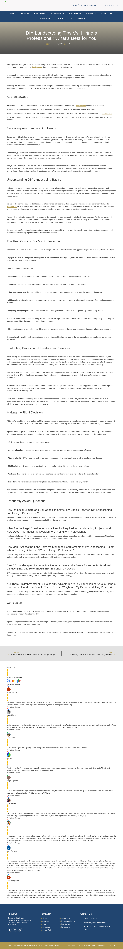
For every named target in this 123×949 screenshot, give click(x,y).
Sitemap (56, 945)
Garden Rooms (57, 13)
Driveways (91, 13)
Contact (81, 18)
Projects (25, 13)
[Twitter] (15, 930)
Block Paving (40, 13)
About (12, 13)
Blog (70, 18)
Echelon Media (48, 945)
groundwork (12, 206)
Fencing (59, 18)
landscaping (37, 67)
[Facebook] (10, 930)
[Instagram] (20, 930)
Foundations (106, 13)
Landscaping (44, 18)
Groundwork (75, 13)
